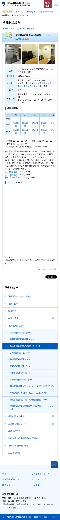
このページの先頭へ (49, 269)
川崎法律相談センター (20, 353)
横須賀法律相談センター (21, 359)
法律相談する (30, 12)
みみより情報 (14, 453)
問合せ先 (6, 485)
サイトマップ (8, 474)
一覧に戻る (9, 28)
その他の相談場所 (27, 28)
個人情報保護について (12, 479)
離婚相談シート (16, 172)
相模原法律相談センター (21, 373)
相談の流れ (13, 304)
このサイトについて (41, 474)
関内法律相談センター (20, 332)
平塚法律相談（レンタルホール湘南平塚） (29, 393)
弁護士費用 (13, 318)
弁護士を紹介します (17, 424)
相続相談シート (16, 175)
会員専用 (47, 4)
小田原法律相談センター (21, 379)
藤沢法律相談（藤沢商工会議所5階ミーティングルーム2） (33, 407)
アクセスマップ (39, 479)
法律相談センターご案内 (19, 296)
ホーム (19, 12)
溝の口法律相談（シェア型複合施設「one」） (30, 400)
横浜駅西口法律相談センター (23, 339)
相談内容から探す (16, 416)
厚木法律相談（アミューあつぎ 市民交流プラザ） (32, 386)
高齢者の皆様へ (15, 431)
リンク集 (36, 485)
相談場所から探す (16, 326)
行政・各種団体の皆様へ (19, 445)
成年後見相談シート (18, 177)
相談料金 (12, 311)
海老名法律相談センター (21, 366)
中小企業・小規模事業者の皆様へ (23, 438)
